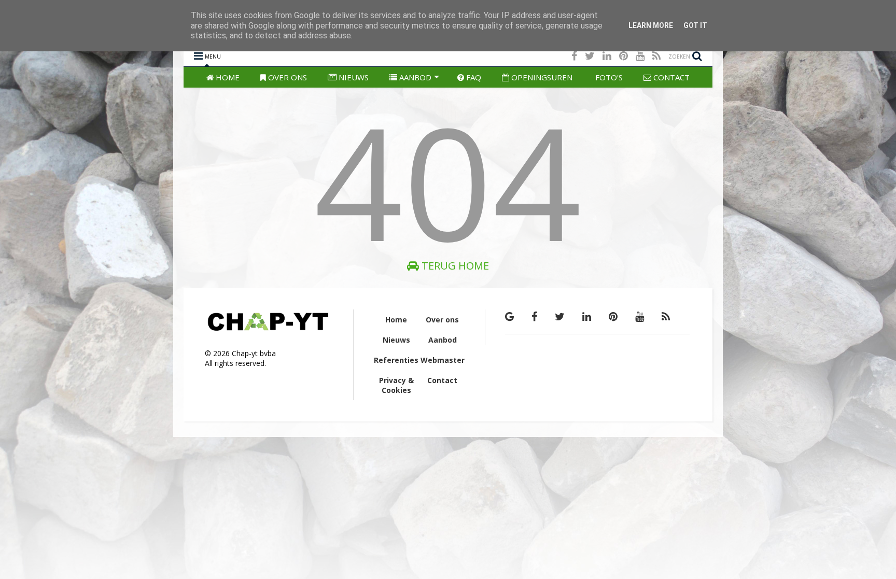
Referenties (396, 360)
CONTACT (670, 77)
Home (396, 319)
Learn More (650, 25)
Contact (442, 380)
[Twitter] (590, 56)
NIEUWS (353, 77)
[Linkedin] (607, 56)
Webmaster (443, 360)
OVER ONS (286, 77)
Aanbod (442, 340)
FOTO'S (608, 77)
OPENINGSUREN (540, 77)
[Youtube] (640, 56)
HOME (227, 77)
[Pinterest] (623, 56)
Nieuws (396, 340)
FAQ (472, 77)
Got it (695, 25)
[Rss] (656, 56)
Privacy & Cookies (396, 385)
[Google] (509, 316)
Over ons (442, 319)
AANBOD (414, 77)
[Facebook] (574, 56)
